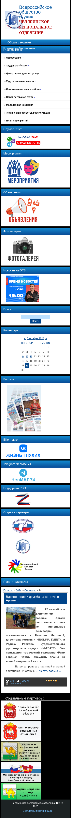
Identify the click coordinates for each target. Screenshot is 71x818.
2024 (18, 590)
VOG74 (25, 681)
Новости (19, 60)
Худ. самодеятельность (20, 81)
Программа (19, 54)
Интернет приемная (19, 72)
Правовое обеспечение (19, 48)
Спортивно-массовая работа (23, 89)
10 (27, 356)
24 (27, 365)
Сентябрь (30, 590)
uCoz (49, 811)
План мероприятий (17, 120)
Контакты (19, 66)
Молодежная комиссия (19, 105)
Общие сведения (19, 42)
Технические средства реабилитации (28, 112)
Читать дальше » (50, 670)
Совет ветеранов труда (20, 97)
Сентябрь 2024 (35, 338)
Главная (8, 590)
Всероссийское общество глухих (35, 12)
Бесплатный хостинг (34, 811)
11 (31, 356)
